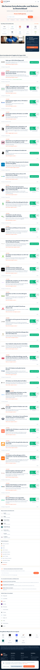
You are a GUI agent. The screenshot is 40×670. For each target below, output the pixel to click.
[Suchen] (36, 2)
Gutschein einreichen (24, 657)
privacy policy (30, 50)
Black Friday (13, 658)
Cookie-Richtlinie (34, 658)
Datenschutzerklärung (34, 657)
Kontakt (22, 658)
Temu (8, 19)
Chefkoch (27, 19)
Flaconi (32, 19)
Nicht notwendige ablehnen (16, 666)
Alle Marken (13, 655)
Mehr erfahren (25, 663)
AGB (31, 655)
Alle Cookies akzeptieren (29, 666)
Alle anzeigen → (36, 23)
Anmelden (32, 47)
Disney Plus (22, 19)
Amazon (17, 19)
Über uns (22, 655)
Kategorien (13, 657)
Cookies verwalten (6, 666)
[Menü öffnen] (38, 2)
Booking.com (13, 19)
